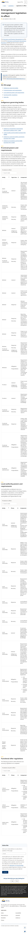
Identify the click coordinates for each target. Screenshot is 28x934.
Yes (12, 881)
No (17, 881)
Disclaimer (3, 917)
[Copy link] (24, 931)
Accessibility (18, 912)
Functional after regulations (10, 95)
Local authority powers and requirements (14, 92)
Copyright (18, 915)
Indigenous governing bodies (11, 88)
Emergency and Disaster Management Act (13, 39)
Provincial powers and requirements (13, 90)
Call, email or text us (14, 906)
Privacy (2, 920)
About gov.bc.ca (4, 915)
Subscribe (5, 75)
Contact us (18, 917)
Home (2, 912)
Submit (5, 872)
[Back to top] (24, 927)
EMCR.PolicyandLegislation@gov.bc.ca (16, 78)
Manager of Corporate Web (16, 865)
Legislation (11, 5)
